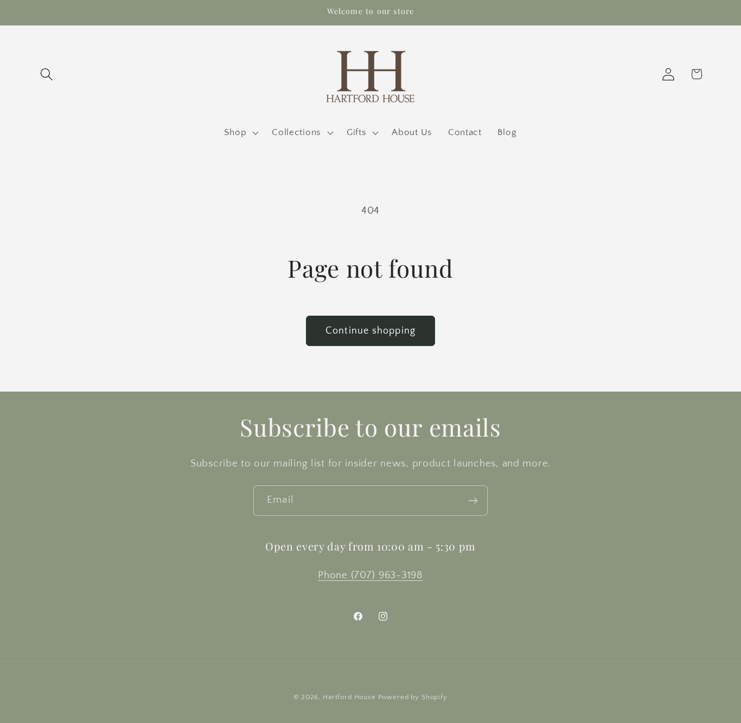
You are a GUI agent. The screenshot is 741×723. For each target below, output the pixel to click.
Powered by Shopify (413, 697)
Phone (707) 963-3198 (370, 575)
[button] (47, 74)
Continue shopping (370, 330)
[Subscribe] (472, 500)
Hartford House (349, 697)
